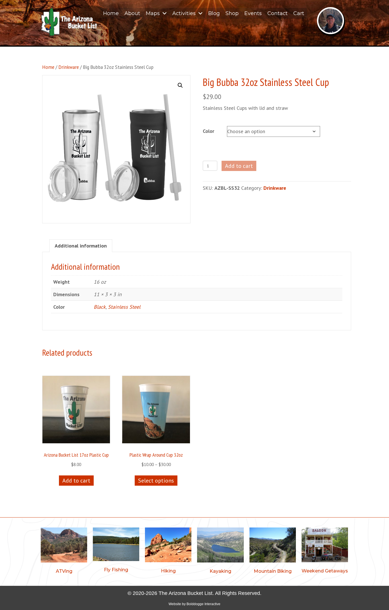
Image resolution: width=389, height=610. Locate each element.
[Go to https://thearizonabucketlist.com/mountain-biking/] (272, 551)
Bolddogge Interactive (203, 604)
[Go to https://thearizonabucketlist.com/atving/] (64, 551)
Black (100, 307)
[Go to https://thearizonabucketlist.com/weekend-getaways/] (325, 551)
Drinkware (68, 67)
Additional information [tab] (81, 245)
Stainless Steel (124, 307)
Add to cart (239, 166)
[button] (180, 85)
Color (208, 131)
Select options (156, 480)
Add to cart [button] (76, 480)
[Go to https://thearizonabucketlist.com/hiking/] (168, 551)
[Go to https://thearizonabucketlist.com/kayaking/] (220, 551)
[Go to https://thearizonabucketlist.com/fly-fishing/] (116, 551)
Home (48, 67)
